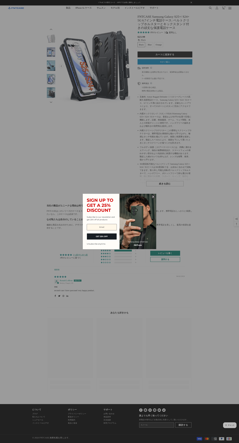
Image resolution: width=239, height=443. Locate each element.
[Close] (153, 197)
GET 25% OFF (102, 236)
